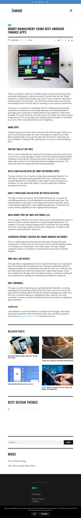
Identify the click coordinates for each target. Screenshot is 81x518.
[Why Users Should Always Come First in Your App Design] (20, 345)
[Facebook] (33, 2)
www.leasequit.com (28, 316)
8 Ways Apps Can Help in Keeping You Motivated (57, 361)
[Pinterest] (36, 2)
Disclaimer (36, 494)
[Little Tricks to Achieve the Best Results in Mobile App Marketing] (54, 375)
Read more (44, 514)
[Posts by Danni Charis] (9, 40)
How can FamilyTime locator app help (20, 384)
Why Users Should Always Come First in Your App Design (23, 357)
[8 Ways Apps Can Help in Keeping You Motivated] (54, 347)
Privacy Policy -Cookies (38, 500)
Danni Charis (14, 40)
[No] (79, 512)
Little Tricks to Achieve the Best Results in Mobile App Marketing (57, 388)
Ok (34, 514)
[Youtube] (42, 2)
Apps (9, 25)
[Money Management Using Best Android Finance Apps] (40, 66)
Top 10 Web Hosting (17, 461)
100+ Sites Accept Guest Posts (21, 466)
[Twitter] (39, 2)
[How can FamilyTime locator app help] (20, 373)
